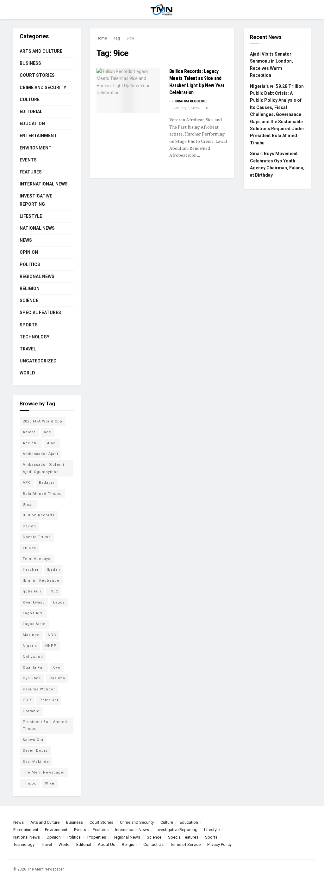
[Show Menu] (16, 9)
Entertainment (38, 135)
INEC (53, 591)
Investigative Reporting (36, 199)
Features (31, 171)
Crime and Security (43, 87)
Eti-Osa (29, 548)
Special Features (40, 312)
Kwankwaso (34, 602)
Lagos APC (33, 613)
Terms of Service (185, 844)
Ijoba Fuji (32, 591)
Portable (31, 711)
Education (32, 123)
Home (102, 38)
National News (37, 228)
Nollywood (33, 657)
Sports (29, 324)
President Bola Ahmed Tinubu (45, 725)
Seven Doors (35, 751)
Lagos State (34, 624)
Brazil (28, 504)
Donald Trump (37, 537)
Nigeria (30, 646)
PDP (27, 700)
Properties (96, 837)
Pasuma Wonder (39, 689)
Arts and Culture (41, 51)
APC (27, 483)
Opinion (29, 252)
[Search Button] (308, 9)
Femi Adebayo (37, 559)
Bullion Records (38, 515)
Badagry (46, 483)
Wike (49, 783)
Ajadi (52, 443)
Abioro (29, 432)
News (26, 240)
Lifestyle (31, 216)
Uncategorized (38, 360)
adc (47, 432)
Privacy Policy (219, 844)
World (27, 372)
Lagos (59, 602)
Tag (117, 38)
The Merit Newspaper (44, 772)
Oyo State (32, 678)
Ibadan (53, 569)
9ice (130, 38)
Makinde (31, 635)
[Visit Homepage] (162, 9)
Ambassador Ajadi (40, 454)
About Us (106, 844)
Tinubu (30, 783)
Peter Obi (49, 700)
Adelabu (31, 443)
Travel (28, 348)
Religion (30, 288)
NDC (52, 635)
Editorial (31, 111)
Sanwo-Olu (33, 740)
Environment (36, 147)
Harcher (31, 569)
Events (28, 159)
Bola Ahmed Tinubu (42, 494)
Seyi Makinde (36, 762)
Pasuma (57, 678)
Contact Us (153, 844)
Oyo (56, 667)
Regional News (37, 276)
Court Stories (37, 75)
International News (44, 183)
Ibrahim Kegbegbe (191, 101)
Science (29, 300)
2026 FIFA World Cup (42, 421)
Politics (30, 264)
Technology (34, 336)
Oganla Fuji (34, 667)
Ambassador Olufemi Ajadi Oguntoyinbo (43, 468)
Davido (29, 526)
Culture (30, 99)
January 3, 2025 (185, 108)
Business (30, 63)
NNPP (51, 646)
